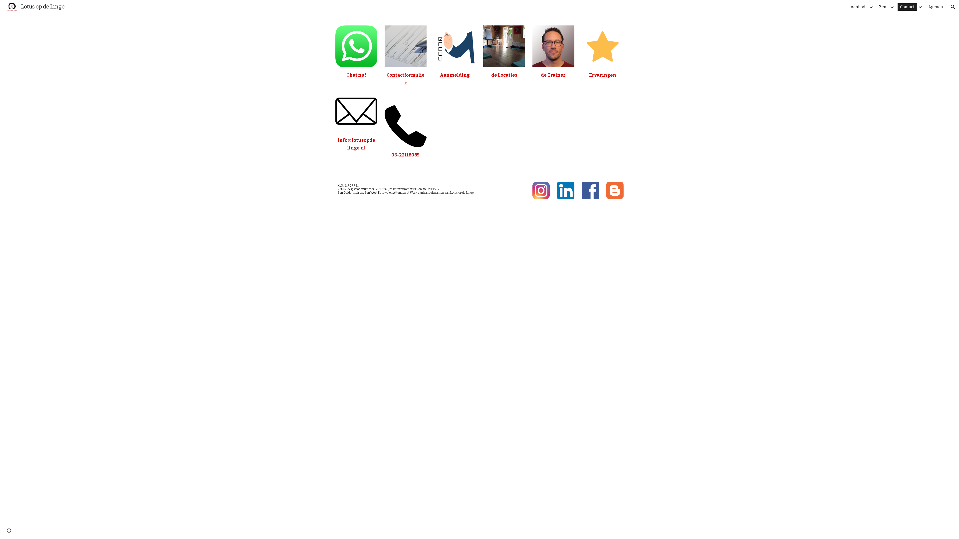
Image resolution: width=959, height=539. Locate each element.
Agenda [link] (935, 6)
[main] (356, 82)
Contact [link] (907, 6)
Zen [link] (882, 6)
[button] (953, 7)
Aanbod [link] (858, 6)
